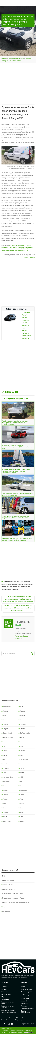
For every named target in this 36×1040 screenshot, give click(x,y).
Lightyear (6, 768)
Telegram (19, 636)
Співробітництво (19, 1019)
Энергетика (6, 911)
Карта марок (9, 1019)
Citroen (22, 729)
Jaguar (5, 755)
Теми (3, 1019)
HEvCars (4, 58)
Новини (4, 992)
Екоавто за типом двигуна (8, 1006)
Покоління (5, 999)
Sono (21, 808)
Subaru (5, 812)
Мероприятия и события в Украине (13, 898)
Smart (5, 808)
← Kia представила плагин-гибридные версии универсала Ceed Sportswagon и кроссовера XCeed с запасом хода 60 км (18, 599)
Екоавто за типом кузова (8, 1002)
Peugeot (5, 790)
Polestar (5, 795)
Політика (11, 1017)
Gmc (21, 746)
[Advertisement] (18, 83)
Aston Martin (7, 706)
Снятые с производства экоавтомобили (15, 902)
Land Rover (6, 764)
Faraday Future (8, 737)
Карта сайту (25, 1017)
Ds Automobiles (25, 733)
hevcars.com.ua (29, 257)
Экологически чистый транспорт (22, 584)
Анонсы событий (7, 885)
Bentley (5, 711)
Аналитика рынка (8, 880)
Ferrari (22, 737)
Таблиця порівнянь (27, 1008)
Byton (22, 720)
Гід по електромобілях (26, 995)
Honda (5, 750)
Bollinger (23, 715)
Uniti (21, 817)
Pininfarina (23, 790)
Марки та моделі (7, 997)
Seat (4, 803)
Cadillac (5, 724)
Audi (21, 706)
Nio (21, 781)
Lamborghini (24, 759)
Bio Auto (23, 711)
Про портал (4, 1017)
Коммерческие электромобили (13, 581)
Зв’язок (18, 1017)
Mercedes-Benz (8, 777)
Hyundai (22, 750)
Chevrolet (23, 724)
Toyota (5, 817)
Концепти (24, 1003)
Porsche (22, 795)
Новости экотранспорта (16, 58)
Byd (4, 720)
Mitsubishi (6, 781)
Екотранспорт (6, 994)
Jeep (21, 755)
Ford (4, 746)
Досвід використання (25, 1011)
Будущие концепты (8, 889)
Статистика (25, 998)
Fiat (4, 742)
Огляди (4, 989)
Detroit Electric (7, 733)
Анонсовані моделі (8, 1010)
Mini (21, 777)
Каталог (4, 987)
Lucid (4, 773)
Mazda (22, 773)
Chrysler (5, 729)
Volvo (22, 821)
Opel (21, 786)
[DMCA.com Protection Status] (28, 1032)
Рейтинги (24, 1006)
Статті (23, 987)
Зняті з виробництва (9, 1012)
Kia (4, 759)
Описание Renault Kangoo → (25, 322)
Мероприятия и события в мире (12, 893)
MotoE (4, 876)
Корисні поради (26, 992)
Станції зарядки (26, 989)
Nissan (5, 786)
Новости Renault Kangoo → (25, 330)
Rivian (22, 799)
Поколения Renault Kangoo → (26, 315)
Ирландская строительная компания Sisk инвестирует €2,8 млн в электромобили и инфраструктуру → (18, 608)
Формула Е (5, 907)
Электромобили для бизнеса (10, 589)
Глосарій (24, 1001)
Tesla (22, 812)
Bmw (4, 715)
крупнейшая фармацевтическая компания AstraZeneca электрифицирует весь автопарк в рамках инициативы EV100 (17, 247)
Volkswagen (7, 821)
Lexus (22, 764)
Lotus (22, 768)
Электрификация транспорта (21, 587)
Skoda (22, 803)
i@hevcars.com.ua (28, 1024)
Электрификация (7, 587)
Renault (5, 799)
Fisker (22, 742)
